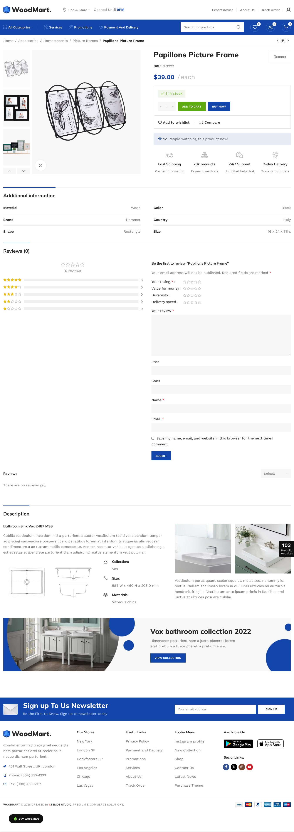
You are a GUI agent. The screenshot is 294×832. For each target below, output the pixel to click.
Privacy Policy (137, 741)
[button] (9, 171)
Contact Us (184, 768)
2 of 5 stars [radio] (188, 282)
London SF (86, 750)
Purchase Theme (189, 785)
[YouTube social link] (249, 767)
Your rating (162, 282)
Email (157, 419)
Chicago (83, 776)
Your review (162, 311)
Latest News (185, 776)
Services (133, 768)
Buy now (219, 106)
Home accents (55, 41)
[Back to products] (283, 41)
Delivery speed (163, 302)
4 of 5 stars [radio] (196, 282)
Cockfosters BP (90, 759)
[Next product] (288, 41)
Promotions (136, 759)
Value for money (165, 288)
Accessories (28, 41)
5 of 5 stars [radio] (199, 282)
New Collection (188, 750)
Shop (179, 759)
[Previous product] (277, 41)
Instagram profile (189, 741)
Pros (155, 362)
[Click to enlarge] (40, 165)
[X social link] (234, 767)
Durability (159, 295)
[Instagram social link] (242, 767)
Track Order (136, 785)
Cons (155, 381)
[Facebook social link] (226, 767)
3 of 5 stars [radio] (192, 282)
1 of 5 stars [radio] (184, 282)
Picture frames (85, 41)
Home (8, 41)
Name (157, 400)
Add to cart (191, 106)
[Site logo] (27, 9)
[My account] (288, 9)
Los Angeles (87, 768)
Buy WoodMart (28, 818)
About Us (133, 776)
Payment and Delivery (144, 750)
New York (84, 741)
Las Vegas (85, 785)
